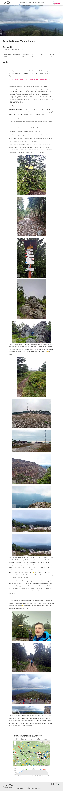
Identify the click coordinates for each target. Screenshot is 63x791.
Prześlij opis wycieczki (27, 5)
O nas (42, 2)
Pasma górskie (28, 2)
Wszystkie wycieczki (36, 2)
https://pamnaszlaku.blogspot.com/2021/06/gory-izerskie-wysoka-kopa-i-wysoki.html (29, 79)
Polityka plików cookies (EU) (39, 5)
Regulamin (38, 788)
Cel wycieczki (22, 2)
